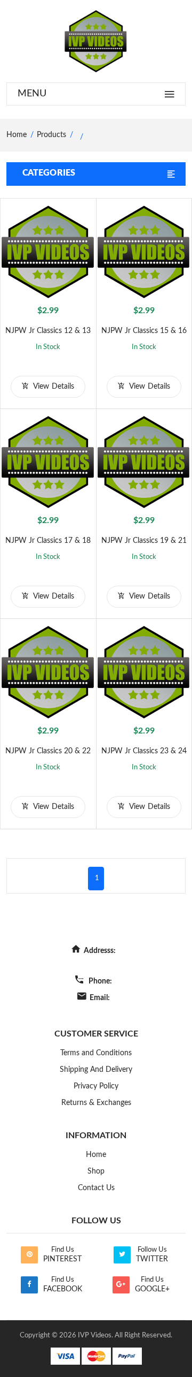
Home (96, 1155)
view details (52, 386)
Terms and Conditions (96, 1053)
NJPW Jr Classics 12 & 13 (48, 331)
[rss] (29, 1254)
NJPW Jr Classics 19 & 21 (144, 540)
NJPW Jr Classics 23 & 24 (144, 751)
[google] (121, 1284)
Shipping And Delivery (96, 1069)
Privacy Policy (96, 1086)
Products (51, 135)
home (16, 135)
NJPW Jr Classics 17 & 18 (48, 540)
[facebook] (29, 1284)
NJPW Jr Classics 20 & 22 (48, 751)
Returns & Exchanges (96, 1103)
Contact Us (96, 1188)
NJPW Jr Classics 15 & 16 (144, 331)
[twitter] (122, 1254)
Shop (96, 1171)
